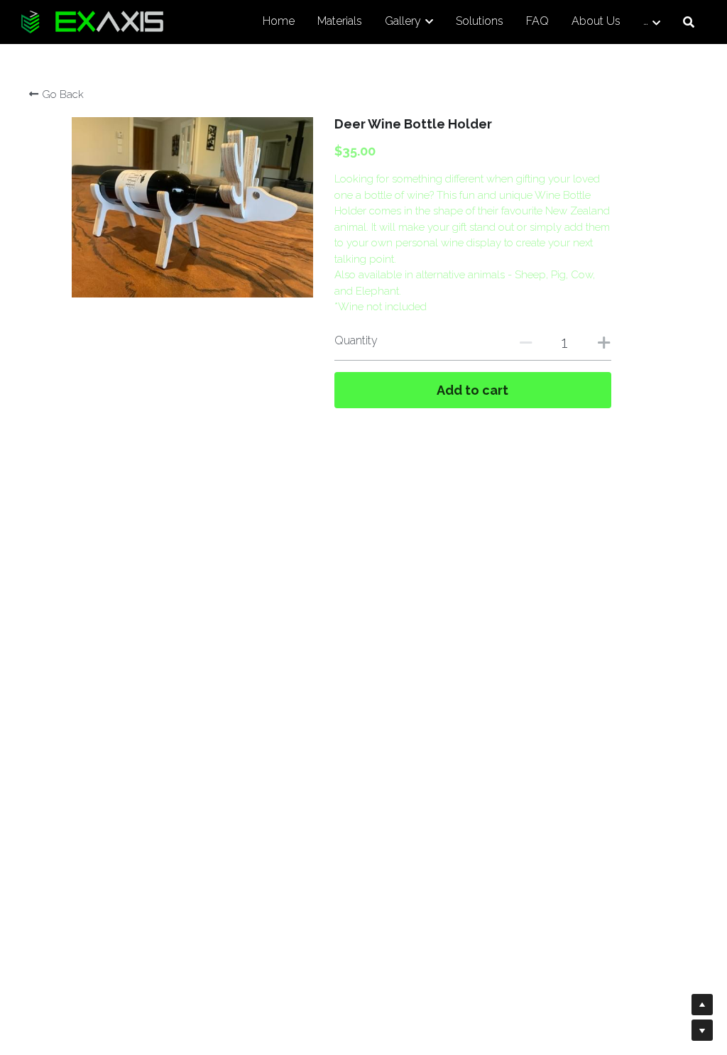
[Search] (688, 22)
